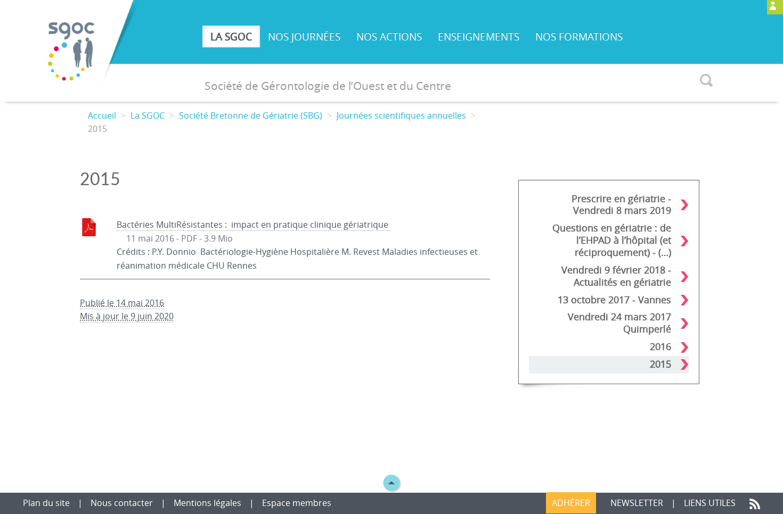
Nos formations (579, 37)
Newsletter (636, 503)
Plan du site (47, 503)
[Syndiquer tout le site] (755, 502)
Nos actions (389, 37)
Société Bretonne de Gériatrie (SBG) (250, 115)
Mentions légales (207, 503)
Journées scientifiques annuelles (401, 115)
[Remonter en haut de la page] (391, 482)
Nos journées (304, 37)
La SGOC (231, 37)
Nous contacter (123, 503)
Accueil (102, 115)
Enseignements (478, 37)
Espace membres (296, 503)
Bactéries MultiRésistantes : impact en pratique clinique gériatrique (253, 224)
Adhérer (571, 503)
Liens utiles (711, 503)
